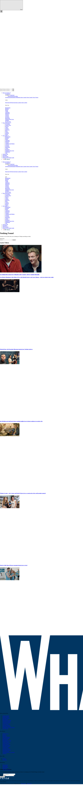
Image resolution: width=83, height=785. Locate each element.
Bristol (6, 110)
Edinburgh (7, 113)
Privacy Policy (23, 783)
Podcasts (7, 133)
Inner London (24, 97)
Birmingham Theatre (7, 720)
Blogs (6, 131)
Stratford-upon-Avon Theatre (9, 727)
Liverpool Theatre (6, 725)
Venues (36, 97)
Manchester (7, 118)
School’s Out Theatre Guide (8, 157)
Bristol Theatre (6, 741)
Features (7, 128)
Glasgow (7, 114)
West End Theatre (6, 737)
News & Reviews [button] (6, 122)
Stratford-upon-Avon (9, 119)
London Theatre (6, 715)
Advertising (5, 766)
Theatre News (8, 125)
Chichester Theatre (6, 721)
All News (5, 753)
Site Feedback (5, 767)
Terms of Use (29, 783)
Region (1, 775)
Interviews (7, 129)
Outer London (30, 97)
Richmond (13, 97)
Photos (6, 134)
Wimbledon (18, 97)
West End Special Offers (13, 96)
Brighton (7, 108)
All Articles (7, 124)
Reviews (7, 126)
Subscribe (2, 776)
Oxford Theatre (6, 751)
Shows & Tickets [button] (6, 92)
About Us (5, 768)
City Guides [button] (5, 135)
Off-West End (8, 97)
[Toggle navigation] (1, 11)
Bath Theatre (5, 719)
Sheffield (7, 120)
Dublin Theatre (6, 717)
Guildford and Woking (9, 143)
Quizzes (6, 132)
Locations (7, 94)
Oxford (6, 148)
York (6, 153)
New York (5, 759)
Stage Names (5, 765)
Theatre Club (5, 154)
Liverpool (7, 117)
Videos (6, 127)
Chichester (7, 112)
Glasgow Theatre (6, 718)
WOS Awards (5, 156)
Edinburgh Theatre (6, 722)
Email (1, 774)
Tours (34, 97)
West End (12, 95)
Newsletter (5, 155)
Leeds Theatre (5, 724)
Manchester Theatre (7, 726)
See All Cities (8, 121)
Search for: (2, 238)
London (4, 758)
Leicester (7, 115)
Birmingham (7, 107)
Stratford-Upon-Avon (9, 150)
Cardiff (6, 111)
